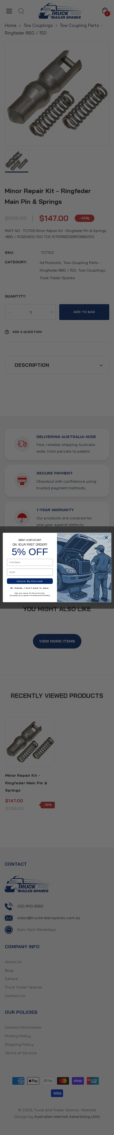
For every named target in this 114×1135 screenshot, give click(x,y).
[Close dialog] (106, 538)
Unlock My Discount (30, 581)
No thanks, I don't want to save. (29, 588)
